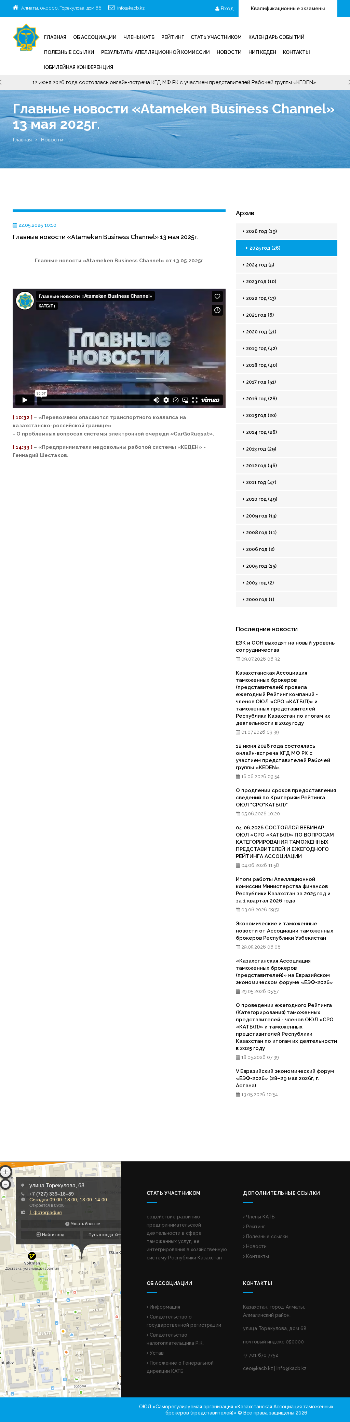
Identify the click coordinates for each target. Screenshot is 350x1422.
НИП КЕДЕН (262, 52)
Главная (55, 37)
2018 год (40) (261, 365)
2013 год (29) (260, 449)
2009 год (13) (261, 516)
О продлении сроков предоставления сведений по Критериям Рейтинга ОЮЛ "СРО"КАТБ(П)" (286, 797)
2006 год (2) (259, 549)
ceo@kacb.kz (258, 1368)
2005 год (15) (261, 566)
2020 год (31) (260, 331)
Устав (156, 1353)
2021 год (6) (259, 315)
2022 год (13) (260, 298)
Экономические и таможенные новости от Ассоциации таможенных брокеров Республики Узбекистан (284, 931)
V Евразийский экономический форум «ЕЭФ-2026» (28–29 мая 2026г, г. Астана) (285, 1078)
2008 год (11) (261, 532)
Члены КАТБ (138, 37)
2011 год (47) (260, 482)
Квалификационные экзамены (288, 8)
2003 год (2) (259, 582)
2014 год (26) (261, 432)
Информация (164, 1307)
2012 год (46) (261, 465)
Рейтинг (255, 1226)
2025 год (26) (264, 248)
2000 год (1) (259, 599)
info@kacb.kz (131, 8)
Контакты (296, 52)
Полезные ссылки (69, 52)
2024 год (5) (259, 264)
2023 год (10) (260, 281)
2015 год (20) (261, 415)
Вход (226, 8)
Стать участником (216, 37)
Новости (229, 52)
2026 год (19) (261, 231)
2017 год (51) (260, 382)
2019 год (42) (261, 348)
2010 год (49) (261, 499)
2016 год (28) (261, 398)
